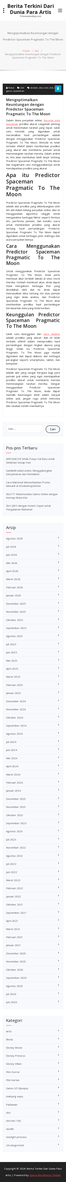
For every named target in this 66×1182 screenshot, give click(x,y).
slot (37, 50)
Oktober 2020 (14, 969)
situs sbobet (51, 334)
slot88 (10, 1129)
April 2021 (12, 920)
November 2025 (16, 611)
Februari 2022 (14, 888)
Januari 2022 (13, 896)
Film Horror (13, 1072)
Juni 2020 (11, 1002)
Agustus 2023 (14, 831)
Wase (11, 87)
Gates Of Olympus (17, 1088)
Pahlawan (11, 1104)
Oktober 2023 (14, 815)
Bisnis (9, 1039)
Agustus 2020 (14, 986)
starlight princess (16, 1137)
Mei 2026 (11, 563)
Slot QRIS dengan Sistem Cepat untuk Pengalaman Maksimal (28, 507)
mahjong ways (14, 1096)
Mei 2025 (11, 660)
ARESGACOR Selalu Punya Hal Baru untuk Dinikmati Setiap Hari (30, 460)
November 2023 (16, 807)
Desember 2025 (16, 603)
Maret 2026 (13, 579)
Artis (9, 1031)
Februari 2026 (14, 587)
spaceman (18, 90)
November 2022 (16, 847)
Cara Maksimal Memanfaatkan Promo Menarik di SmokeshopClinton (28, 484)
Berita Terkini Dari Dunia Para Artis (30, 9)
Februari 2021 (14, 937)
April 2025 (12, 668)
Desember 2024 (16, 701)
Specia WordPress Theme (45, 1175)
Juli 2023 (11, 839)
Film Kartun (12, 1080)
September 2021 (16, 912)
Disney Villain (13, 1063)
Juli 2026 (11, 546)
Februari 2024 (14, 782)
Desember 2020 (16, 953)
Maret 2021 (13, 929)
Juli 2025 (11, 644)
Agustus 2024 (14, 733)
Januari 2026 (13, 595)
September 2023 (16, 823)
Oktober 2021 (14, 904)
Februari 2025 (14, 685)
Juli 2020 (11, 994)
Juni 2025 (11, 652)
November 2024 (16, 709)
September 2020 (16, 977)
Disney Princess (15, 1055)
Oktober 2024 (14, 717)
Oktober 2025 (14, 620)
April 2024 (12, 766)
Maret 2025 (13, 676)
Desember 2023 (16, 798)
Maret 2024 (13, 774)
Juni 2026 (11, 554)
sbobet (34, 87)
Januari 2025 (13, 693)
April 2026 (12, 571)
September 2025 (16, 628)
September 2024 (16, 725)
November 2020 (16, 961)
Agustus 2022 (14, 855)
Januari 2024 (13, 790)
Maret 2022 (13, 880)
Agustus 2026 (14, 538)
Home (26, 50)
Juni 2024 (11, 750)
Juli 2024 (11, 742)
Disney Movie (14, 1047)
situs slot (43, 87)
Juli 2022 (11, 864)
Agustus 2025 (14, 636)
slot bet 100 (13, 1120)
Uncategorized (15, 1145)
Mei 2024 (11, 758)
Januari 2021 (13, 945)
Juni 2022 (11, 872)
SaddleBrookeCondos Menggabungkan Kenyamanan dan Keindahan (29, 472)
